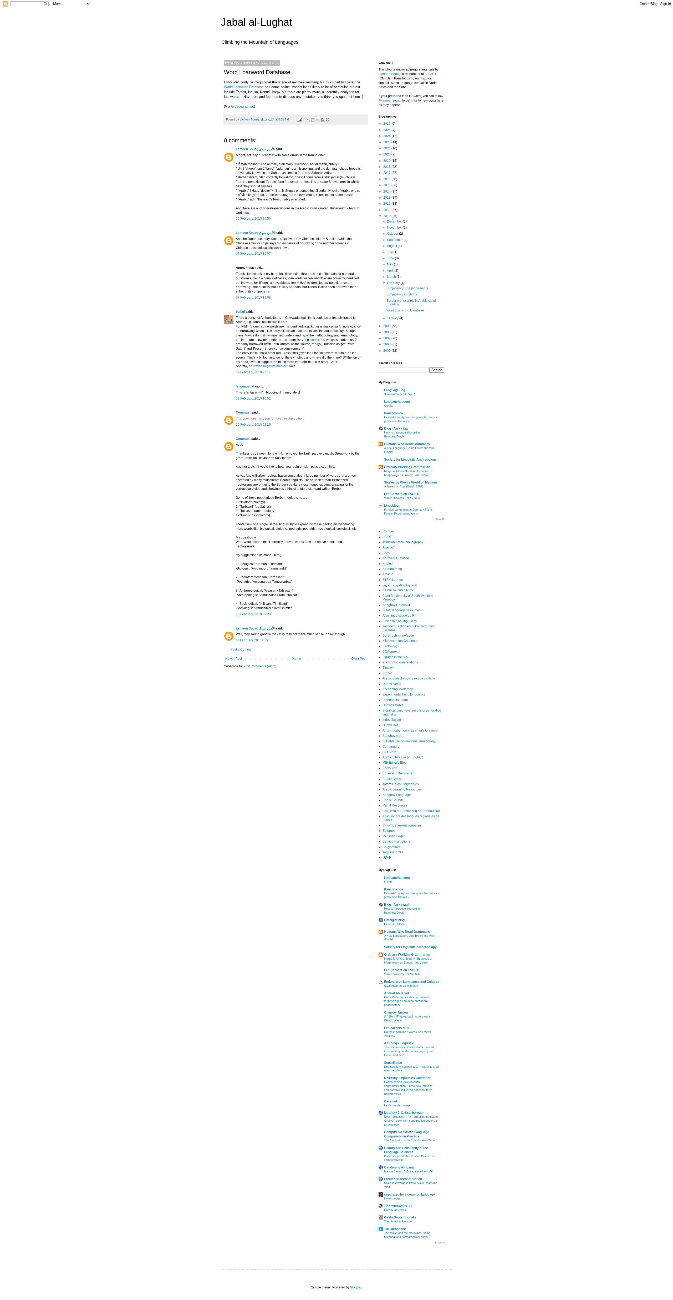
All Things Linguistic (399, 1043)
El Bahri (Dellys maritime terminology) (409, 741)
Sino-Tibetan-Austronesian (402, 825)
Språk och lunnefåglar (398, 635)
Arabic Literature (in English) (403, 757)
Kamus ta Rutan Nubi (398, 590)
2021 (387, 148)
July (390, 252)
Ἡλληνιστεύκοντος (398, 1206)
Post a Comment (242, 649)
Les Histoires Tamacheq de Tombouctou (411, 811)
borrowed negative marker (267, 366)
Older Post (358, 659)
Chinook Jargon (396, 1012)
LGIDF (387, 537)
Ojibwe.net (390, 725)
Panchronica (393, 413)
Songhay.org (392, 736)
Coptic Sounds (393, 800)
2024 (387, 136)
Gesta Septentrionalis (400, 1217)
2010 (387, 216)
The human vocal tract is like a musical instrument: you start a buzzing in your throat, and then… (409, 1051)
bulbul (240, 312)
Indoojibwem (392, 720)
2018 (387, 167)
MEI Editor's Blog (395, 762)
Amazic (388, 574)
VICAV (387, 673)
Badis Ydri (390, 768)
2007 (387, 338)
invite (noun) (392, 1198)
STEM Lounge (393, 580)
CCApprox (390, 651)
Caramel (390, 1101)
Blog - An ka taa (396, 428)
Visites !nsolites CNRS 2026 (402, 498)
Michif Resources (395, 805)
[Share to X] (317, 119)
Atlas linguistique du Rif (399, 615)
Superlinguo (393, 1063)
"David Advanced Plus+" (399, 394)
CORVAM (389, 752)
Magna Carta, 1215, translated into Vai (408, 1171)
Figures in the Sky (395, 657)
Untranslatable (393, 705)
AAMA (387, 553)
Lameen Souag (390, 74)
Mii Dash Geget (394, 836)
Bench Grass (392, 779)
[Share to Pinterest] (327, 119)
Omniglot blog (394, 920)
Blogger (355, 1287)
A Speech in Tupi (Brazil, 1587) (403, 486)
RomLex (389, 531)
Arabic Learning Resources (402, 789)
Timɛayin (389, 667)
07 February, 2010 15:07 (253, 253)
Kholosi (388, 564)
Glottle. (388, 405)
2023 (387, 142)
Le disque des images (398, 1105)
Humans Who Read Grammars (407, 444)
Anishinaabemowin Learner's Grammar (411, 730)
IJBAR (387, 857)
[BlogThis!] (312, 119)
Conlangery (391, 746)
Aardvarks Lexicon (396, 558)
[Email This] (307, 119)
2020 (387, 154)
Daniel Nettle (392, 684)
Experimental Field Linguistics (404, 694)
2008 (387, 332)
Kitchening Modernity (398, 689)
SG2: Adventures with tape (401, 985)
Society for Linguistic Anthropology (410, 459)
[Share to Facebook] (322, 119)
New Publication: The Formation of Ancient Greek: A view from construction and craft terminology (411, 1120)
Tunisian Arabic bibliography (403, 542)
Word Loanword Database (405, 310)
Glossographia (242, 106)
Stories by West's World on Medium (410, 482)
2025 (387, 130)
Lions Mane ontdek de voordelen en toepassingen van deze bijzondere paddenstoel (407, 1001)
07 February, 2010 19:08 (253, 297)
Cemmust (243, 412)
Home (296, 659)
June (391, 258)
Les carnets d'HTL (397, 1028)
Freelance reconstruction (403, 1179)
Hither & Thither (394, 924)
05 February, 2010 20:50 (253, 218)
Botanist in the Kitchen (398, 773)
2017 (387, 173)
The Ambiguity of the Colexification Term (409, 1140)
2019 (387, 161)
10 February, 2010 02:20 (253, 614)
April (390, 271)
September (395, 240)
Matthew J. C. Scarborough (404, 1113)
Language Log (394, 390)
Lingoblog (391, 505)
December (395, 221)
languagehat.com (397, 402)
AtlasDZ (388, 547)
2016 (387, 179)
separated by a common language (409, 1194)
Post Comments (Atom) (259, 666)
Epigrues (389, 831)
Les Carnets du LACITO (401, 494)
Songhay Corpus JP (397, 605)
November (395, 227)
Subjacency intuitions (401, 294)
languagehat (245, 386)
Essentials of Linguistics (400, 621)
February (394, 283)
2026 (387, 123)
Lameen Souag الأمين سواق (255, 149)
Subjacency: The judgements (407, 288)
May (390, 264)
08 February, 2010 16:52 (253, 398)
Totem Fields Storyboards (401, 784)
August (392, 246)
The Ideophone (395, 1229)
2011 (387, 210)
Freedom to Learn (395, 700)
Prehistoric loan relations (400, 662)
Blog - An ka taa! (396, 904)
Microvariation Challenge (401, 641)
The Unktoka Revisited (398, 1221)
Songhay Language (397, 795)
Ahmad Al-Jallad (396, 993)
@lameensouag (390, 100)
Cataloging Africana (399, 1167)
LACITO (430, 74)
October (393, 233)
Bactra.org (390, 646)
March (392, 277)
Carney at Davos (395, 1209)
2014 (387, 191)
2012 (387, 203)
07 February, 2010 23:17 (253, 372)
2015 (387, 185)
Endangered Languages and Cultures (412, 982)
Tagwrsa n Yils (393, 852)
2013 (387, 197)
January (393, 318)
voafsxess (317, 340)
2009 (387, 326)
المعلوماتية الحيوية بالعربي (400, 585)
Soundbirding (392, 569)
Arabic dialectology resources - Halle (409, 678)
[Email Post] (298, 119)
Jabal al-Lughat (256, 22)
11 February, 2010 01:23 (253, 640)
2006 (387, 344)
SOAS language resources (402, 610)
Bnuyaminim (391, 847)
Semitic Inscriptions (396, 841)
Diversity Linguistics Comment (407, 1078)
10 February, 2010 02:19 (253, 424)
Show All (439, 519)
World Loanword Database (244, 87)
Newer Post (233, 659)
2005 (387, 350)
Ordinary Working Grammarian (407, 467)
